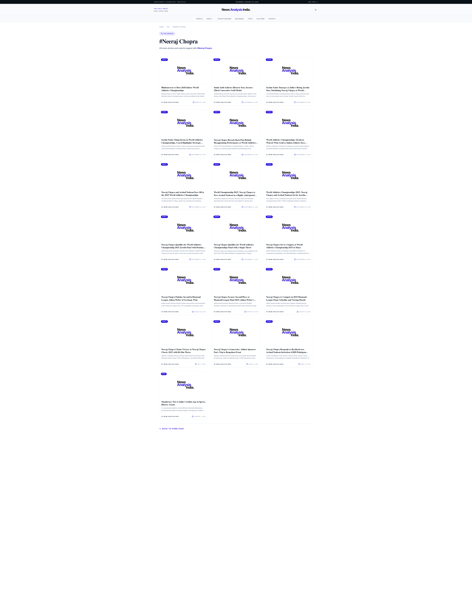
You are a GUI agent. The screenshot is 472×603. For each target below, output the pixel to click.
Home (161, 27)
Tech (250, 19)
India (209, 19)
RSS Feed (312, 2)
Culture (261, 19)
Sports (272, 19)
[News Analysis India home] (236, 10)
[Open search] (315, 9)
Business (239, 19)
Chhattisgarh (224, 19)
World (199, 19)
